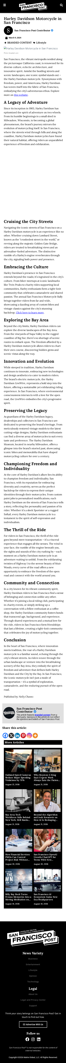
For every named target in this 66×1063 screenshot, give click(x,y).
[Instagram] (29, 735)
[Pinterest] (23, 735)
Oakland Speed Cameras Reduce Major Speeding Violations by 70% (18, 778)
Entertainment (33, 964)
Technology (33, 981)
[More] (35, 735)
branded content (42, 715)
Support (33, 1005)
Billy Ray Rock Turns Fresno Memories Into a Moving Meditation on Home (18, 898)
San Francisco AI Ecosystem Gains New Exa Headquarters (46, 897)
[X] (11, 735)
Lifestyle (41, 42)
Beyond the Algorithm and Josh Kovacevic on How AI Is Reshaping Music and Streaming (46, 818)
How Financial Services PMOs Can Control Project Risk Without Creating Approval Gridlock (17, 859)
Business (33, 959)
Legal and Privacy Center (33, 1000)
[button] (5, 5)
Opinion (33, 976)
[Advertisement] (33, 183)
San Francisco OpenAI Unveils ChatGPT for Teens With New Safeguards (45, 858)
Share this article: (14, 728)
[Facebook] (5, 735)
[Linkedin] (17, 735)
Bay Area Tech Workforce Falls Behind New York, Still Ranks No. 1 (17, 818)
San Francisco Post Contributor (32, 30)
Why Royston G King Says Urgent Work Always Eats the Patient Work (46, 779)
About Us (33, 994)
